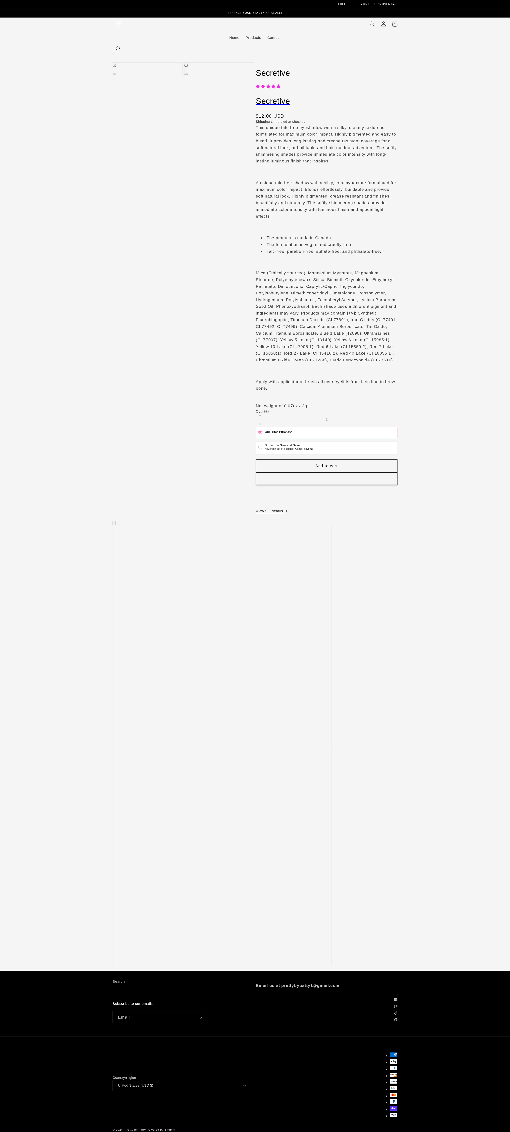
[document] (255, 747)
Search (119, 981)
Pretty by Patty (135, 1129)
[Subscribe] (200, 1017)
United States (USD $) (135, 1085)
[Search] (118, 48)
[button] (118, 24)
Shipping (263, 121)
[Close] (114, 523)
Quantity (262, 411)
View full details (270, 511)
